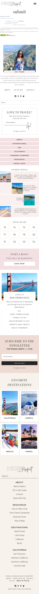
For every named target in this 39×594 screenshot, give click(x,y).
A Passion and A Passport (11, 3)
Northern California (19, 558)
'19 (24, 234)
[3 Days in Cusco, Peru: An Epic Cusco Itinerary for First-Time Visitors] (6, 177)
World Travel (19, 531)
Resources (19, 159)
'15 (24, 227)
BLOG (19, 543)
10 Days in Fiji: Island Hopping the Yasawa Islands (25, 200)
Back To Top (22, 580)
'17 (4, 234)
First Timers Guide (19, 314)
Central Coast (19, 566)
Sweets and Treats (19, 324)
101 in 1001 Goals (19, 490)
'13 (4, 227)
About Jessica (19, 486)
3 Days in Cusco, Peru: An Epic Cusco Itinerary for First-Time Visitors (25, 176)
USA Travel (19, 535)
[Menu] (35, 3)
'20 (33, 234)
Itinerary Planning (19, 155)
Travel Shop (19, 163)
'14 (14, 227)
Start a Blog (20, 521)
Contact (30, 90)
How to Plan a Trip (19, 509)
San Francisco (19, 554)
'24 (33, 241)
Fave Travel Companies (20, 513)
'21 (4, 241)
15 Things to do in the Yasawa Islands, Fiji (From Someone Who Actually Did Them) (25, 188)
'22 (14, 241)
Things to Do (19, 317)
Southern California (19, 562)
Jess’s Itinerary (19, 328)
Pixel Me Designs (24, 589)
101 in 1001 (18, 90)
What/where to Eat (19, 321)
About (7, 90)
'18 (14, 234)
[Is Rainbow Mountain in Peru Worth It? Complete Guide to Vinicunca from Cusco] (6, 212)
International (19, 143)
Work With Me (19, 498)
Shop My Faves (19, 517)
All (19, 311)
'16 (33, 227)
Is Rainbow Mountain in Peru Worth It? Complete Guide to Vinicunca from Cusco (25, 211)
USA (19, 147)
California (19, 151)
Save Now (19, 264)
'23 (23, 241)
